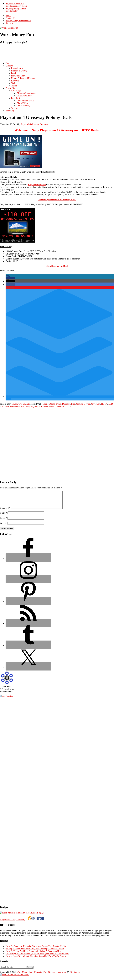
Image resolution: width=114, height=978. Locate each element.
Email (3, 518)
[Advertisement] (50, 53)
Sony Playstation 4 (33, 406)
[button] (10, 278)
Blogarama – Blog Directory (12, 919)
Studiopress (75, 972)
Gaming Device (83, 404)
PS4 (22, 406)
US (66, 406)
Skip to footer (12, 11)
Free (73, 404)
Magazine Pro (40, 972)
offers (6, 406)
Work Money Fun (24, 972)
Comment (5, 508)
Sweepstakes (48, 406)
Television (59, 406)
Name (3, 513)
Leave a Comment (40, 124)
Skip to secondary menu (16, 6)
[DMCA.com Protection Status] (14, 974)
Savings (26, 404)
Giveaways (17, 404)
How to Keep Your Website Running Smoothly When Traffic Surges (36, 956)
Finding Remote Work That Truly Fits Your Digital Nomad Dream (35, 948)
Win (71, 406)
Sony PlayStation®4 (37, 184)
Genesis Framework (57, 972)
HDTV (104, 404)
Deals (58, 404)
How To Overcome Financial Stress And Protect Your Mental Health (36, 946)
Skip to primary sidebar (16, 8)
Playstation (15, 406)
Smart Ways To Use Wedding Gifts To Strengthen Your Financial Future (37, 953)
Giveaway (95, 404)
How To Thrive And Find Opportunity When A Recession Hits (33, 951)
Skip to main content (15, 3)
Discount (66, 404)
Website (3, 523)
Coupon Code (49, 404)
